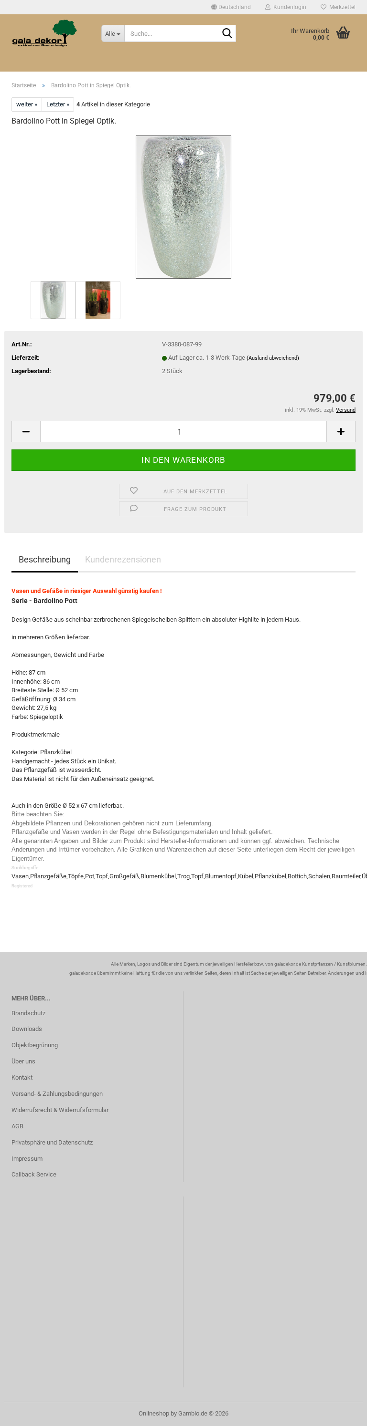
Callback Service (33, 1174)
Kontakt (21, 1077)
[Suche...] (227, 33)
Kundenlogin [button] (288, 7)
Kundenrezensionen (123, 559)
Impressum (27, 1158)
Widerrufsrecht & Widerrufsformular (59, 1110)
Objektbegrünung (34, 1045)
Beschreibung (45, 559)
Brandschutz (28, 1013)
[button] (231, 7)
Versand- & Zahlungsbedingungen (57, 1093)
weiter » (26, 104)
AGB (17, 1126)
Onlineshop (154, 1413)
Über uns (23, 1061)
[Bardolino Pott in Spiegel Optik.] (183, 206)
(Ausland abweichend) (273, 358)
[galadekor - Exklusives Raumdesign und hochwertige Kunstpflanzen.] (49, 33)
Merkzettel (341, 7)
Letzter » (57, 104)
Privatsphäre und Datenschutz (52, 1142)
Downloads (26, 1028)
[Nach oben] (340, 1411)
